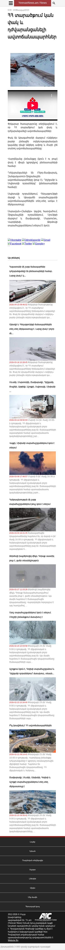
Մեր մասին (32, 897)
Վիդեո (32, 888)
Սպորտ (32, 869)
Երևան (32, 851)
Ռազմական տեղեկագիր (32, 860)
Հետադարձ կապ (32, 906)
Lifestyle (32, 879)
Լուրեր (32, 842)
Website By (13, 940)
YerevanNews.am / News (32, 2)
